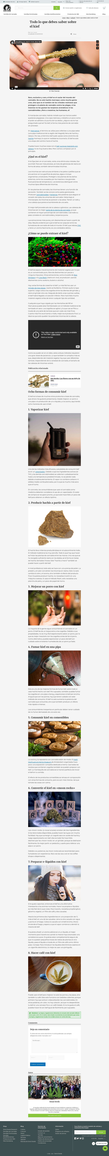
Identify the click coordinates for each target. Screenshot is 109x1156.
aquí (104, 1136)
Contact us (41, 1133)
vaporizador (40, 472)
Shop (5, 1126)
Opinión (23, 1139)
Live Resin (43, 278)
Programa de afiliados (62, 1131)
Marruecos (35, 131)
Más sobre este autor (54, 1115)
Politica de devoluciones (45, 1139)
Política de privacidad (44, 1141)
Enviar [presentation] (101, 1132)
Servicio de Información (42, 1127)
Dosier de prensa (60, 1133)
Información (59, 1126)
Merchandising (90, 14)
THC (79, 225)
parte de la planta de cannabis (58, 210)
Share (74, 34)
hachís (30, 138)
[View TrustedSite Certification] (79, 1146)
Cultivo (23, 1129)
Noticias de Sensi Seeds (28, 1141)
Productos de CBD (73, 14)
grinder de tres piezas (36, 288)
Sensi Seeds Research (10, 1129)
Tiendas (40, 1135)
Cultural (53, 376)
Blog (104, 14)
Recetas (23, 1137)
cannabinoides (42, 195)
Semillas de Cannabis (10, 14)
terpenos (53, 195)
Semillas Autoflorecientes (52, 14)
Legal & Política (25, 1135)
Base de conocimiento (69, 1)
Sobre (57, 1129)
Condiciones (42, 1143)
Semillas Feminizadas (30, 14)
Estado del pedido (44, 1131)
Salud (22, 1133)
